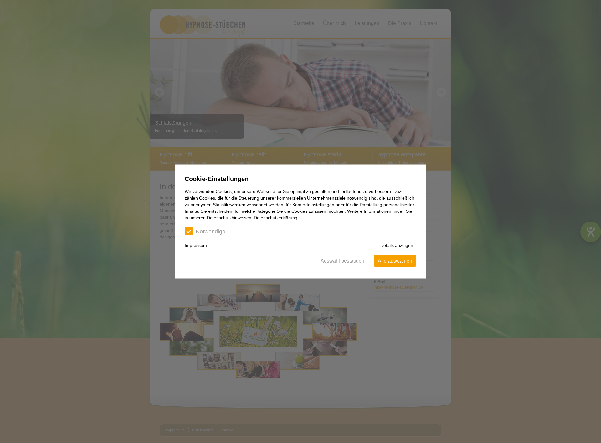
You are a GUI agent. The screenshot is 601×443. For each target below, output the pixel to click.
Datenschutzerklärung (275, 217)
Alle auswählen (395, 260)
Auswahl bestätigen (342, 260)
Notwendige (210, 231)
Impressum (196, 245)
